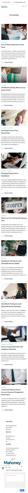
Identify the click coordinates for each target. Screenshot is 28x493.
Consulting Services (10, 439)
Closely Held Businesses (11, 425)
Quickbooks (9, 170)
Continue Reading (8, 62)
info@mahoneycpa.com (11, 455)
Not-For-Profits (9, 427)
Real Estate (8, 429)
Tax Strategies (10, 344)
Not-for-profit (10, 128)
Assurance (8, 437)
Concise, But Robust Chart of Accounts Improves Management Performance (12, 392)
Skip (18, 490)
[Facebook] (3, 468)
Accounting (3, 42)
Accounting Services (10, 436)
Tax (6, 441)
